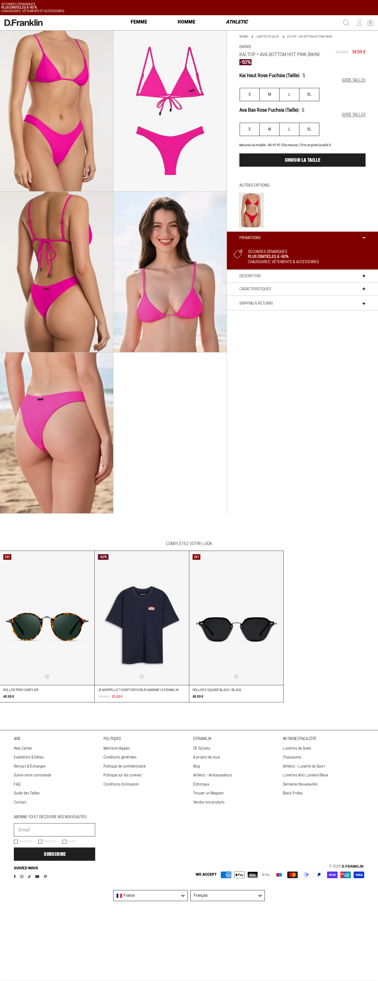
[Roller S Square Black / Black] (236, 618)
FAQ (17, 784)
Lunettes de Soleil (297, 748)
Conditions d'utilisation (121, 784)
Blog (196, 766)
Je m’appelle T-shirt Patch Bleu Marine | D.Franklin (138, 690)
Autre (72, 841)
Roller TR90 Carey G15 (20, 690)
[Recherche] (346, 22)
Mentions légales (116, 748)
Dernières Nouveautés (300, 784)
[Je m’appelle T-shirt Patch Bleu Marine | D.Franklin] (142, 618)
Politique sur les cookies (122, 775)
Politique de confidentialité (124, 766)
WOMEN (243, 36)
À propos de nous (206, 757)
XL (309, 94)
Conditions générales (119, 757)
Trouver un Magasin (208, 793)
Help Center (23, 748)
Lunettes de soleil (267, 36)
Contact (20, 802)
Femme (49, 841)
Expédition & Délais (29, 757)
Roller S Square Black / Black (217, 690)
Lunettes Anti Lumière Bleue (305, 775)
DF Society (201, 748)
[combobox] (150, 895)
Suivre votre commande (32, 775)
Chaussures (292, 757)
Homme (25, 841)
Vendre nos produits (208, 802)
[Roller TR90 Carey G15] (47, 618)
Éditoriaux (201, 784)
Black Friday (292, 793)
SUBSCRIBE (55, 854)
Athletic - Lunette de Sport (304, 766)
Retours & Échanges (30, 766)
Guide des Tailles (27, 793)
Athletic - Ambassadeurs (212, 775)
